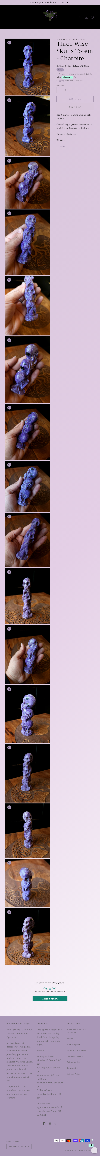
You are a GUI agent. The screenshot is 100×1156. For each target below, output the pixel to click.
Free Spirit (75, 1150)
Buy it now (75, 106)
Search (70, 1038)
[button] (8, 17)
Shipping (60, 80)
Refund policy (73, 1062)
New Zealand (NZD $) (17, 1146)
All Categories (73, 1044)
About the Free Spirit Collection (77, 1031)
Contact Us (72, 1068)
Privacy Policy (73, 1073)
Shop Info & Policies (76, 1050)
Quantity (60, 85)
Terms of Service (75, 1056)
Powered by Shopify (86, 1150)
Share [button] (62, 146)
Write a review (50, 998)
